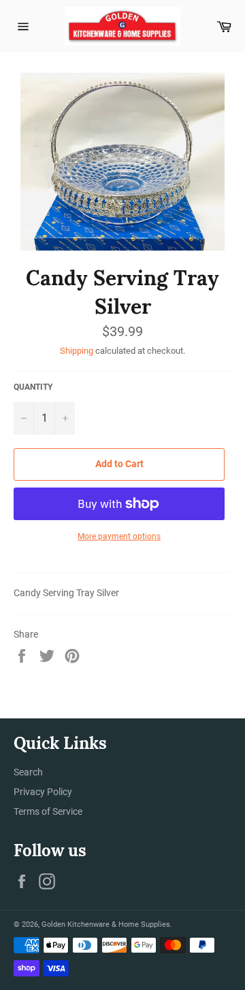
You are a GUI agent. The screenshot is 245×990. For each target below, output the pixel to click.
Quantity (33, 387)
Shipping (76, 351)
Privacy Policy (43, 791)
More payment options (119, 536)
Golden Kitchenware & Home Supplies (106, 924)
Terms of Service (48, 811)
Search (28, 772)
